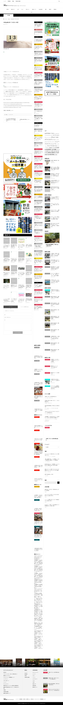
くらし (52, 133)
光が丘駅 (54, 147)
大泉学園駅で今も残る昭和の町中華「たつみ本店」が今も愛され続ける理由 (38, 581)
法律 (54, 151)
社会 (47, 152)
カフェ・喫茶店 (47, 408)
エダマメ (52, 135)
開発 (54, 154)
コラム (46, 461)
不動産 (13, 1)
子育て (58, 149)
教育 (49, 151)
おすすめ (47, 133)
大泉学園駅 (53, 149)
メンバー (4, 1)
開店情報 (52, 154)
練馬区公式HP (55, 152)
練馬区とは (28, 699)
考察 (45, 9)
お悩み (46, 502)
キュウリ (50, 137)
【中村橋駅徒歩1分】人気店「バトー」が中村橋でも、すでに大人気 (38, 627)
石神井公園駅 (56, 408)
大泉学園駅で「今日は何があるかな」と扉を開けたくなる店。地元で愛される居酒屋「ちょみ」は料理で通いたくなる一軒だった (38, 562)
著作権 (24, 699)
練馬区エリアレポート (6, 675)
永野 (6, 91)
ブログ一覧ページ (6, 680)
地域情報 (48, 149)
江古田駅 (51, 151)
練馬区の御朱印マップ (6, 693)
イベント (48, 135)
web (31, 12)
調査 (48, 154)
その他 (8, 15)
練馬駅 (46, 154)
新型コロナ (13, 9)
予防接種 (50, 147)
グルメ (22, 9)
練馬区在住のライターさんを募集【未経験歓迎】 (11, 685)
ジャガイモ (57, 139)
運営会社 (4, 672)
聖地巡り (55, 9)
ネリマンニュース (51, 143)
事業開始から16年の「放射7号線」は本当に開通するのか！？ (38, 619)
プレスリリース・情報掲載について (9, 677)
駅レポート (27, 9)
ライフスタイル (52, 146)
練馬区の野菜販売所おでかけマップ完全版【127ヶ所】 (11, 688)
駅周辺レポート (35, 687)
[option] (6, 662)
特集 (53, 408)
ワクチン (47, 147)
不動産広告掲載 (18, 1)
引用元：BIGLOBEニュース (8, 110)
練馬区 (49, 152)
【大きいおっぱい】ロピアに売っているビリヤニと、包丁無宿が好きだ (38, 556)
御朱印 (50, 9)
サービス (54, 139)
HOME (7, 9)
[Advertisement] (50, 5)
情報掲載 (9, 1)
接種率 (47, 151)
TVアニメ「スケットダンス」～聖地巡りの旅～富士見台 (38, 598)
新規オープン (34, 9)
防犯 (56, 154)
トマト (53, 141)
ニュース (46, 456)
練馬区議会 (34, 685)
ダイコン (46, 141)
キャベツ (47, 137)
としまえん (56, 133)
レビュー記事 (51, 408)
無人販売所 (40, 9)
